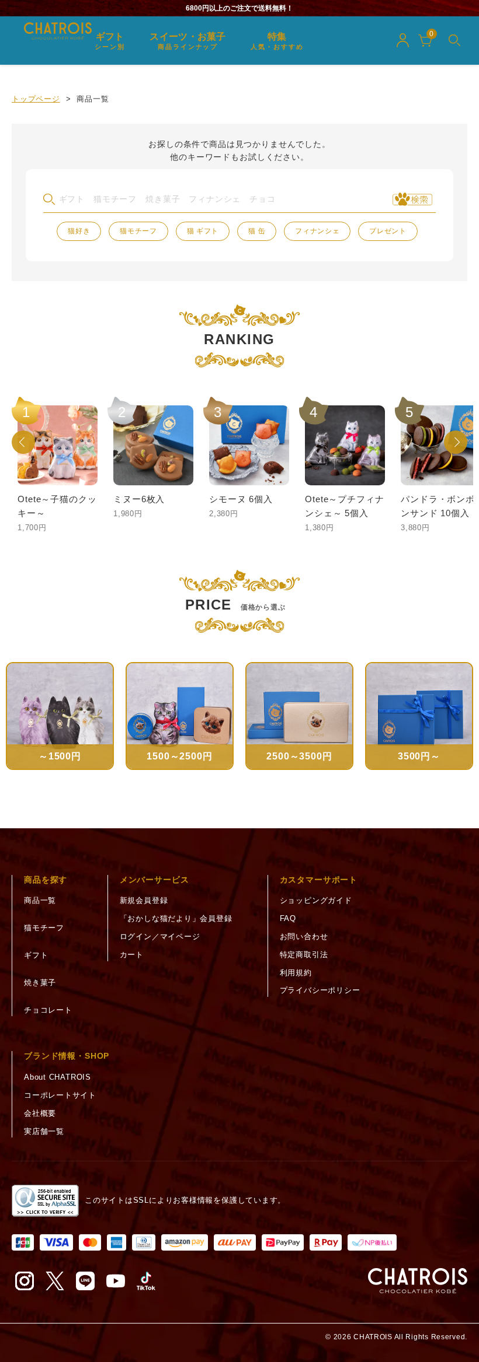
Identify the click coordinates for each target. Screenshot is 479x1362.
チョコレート (48, 1010)
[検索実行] (412, 199)
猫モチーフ (138, 231)
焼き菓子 (40, 982)
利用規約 (296, 972)
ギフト (36, 955)
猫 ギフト (203, 231)
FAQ (288, 918)
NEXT (455, 442)
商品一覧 (40, 900)
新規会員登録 (144, 900)
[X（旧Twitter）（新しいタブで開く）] (55, 1281)
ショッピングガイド (316, 900)
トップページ (36, 98)
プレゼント (388, 231)
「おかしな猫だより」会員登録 (176, 918)
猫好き (79, 231)
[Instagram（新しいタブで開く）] (24, 1281)
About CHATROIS (57, 1077)
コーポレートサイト (60, 1095)
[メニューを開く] (454, 40)
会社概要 (40, 1113)
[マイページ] (402, 40)
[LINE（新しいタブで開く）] (85, 1281)
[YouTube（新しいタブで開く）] (116, 1281)
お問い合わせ (304, 936)
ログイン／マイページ (160, 936)
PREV (23, 442)
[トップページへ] (417, 1281)
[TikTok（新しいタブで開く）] (146, 1281)
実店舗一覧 (44, 1131)
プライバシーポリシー (320, 990)
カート (132, 954)
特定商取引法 (304, 954)
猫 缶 (256, 231)
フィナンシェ (317, 231)
